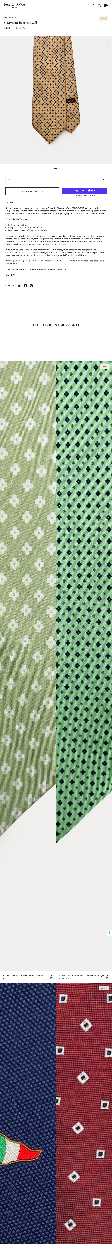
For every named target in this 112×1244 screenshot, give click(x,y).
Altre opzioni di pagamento (84, 195)
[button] (106, 168)
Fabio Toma (11, 17)
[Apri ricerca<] (93, 5)
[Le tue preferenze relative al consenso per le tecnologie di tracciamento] (109, 933)
